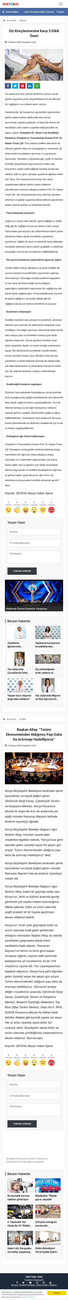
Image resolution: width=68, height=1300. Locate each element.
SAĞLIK (22, 20)
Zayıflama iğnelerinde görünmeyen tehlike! (19, 647)
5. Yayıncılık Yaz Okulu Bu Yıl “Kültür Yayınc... (18, 1226)
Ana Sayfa (11, 20)
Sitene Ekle (42, 1285)
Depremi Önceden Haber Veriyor (26, 12)
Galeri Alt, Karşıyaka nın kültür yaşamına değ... (19, 1252)
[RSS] (44, 1282)
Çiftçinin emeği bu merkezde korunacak (46, 1226)
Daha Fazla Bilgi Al (28, 1297)
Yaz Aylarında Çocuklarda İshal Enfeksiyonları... (17, 673)
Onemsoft (38, 1280)
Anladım (57, 1293)
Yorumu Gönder (22, 571)
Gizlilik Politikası (27, 1285)
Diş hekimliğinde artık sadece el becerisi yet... (45, 673)
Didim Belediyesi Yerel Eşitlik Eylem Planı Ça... (46, 1252)
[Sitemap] (50, 1282)
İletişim (53, 1285)
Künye (14, 1285)
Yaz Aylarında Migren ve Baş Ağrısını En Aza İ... (47, 699)
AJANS (22, 719)
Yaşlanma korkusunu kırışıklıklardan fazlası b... (47, 647)
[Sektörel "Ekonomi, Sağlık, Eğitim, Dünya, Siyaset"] (10, 4)
